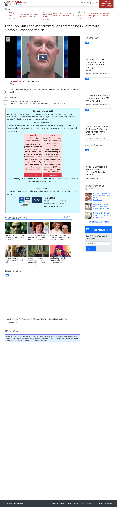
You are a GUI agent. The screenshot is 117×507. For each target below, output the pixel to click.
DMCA (99, 503)
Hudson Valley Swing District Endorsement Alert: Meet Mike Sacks (101, 206)
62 (86, 43)
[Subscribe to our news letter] (94, 2)
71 (86, 110)
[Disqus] (42, 416)
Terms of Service (16, 341)
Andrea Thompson (92, 74)
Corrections (108, 503)
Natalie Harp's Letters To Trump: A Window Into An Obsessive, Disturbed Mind (97, 130)
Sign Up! (90, 248)
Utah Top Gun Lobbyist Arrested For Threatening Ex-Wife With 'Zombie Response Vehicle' (52, 28)
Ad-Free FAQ (34, 181)
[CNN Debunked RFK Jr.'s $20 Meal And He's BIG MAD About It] (98, 85)
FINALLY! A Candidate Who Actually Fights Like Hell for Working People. (102, 215)
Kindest (24, 204)
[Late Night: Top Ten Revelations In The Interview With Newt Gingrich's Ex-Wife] (42, 295)
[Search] (97, 2)
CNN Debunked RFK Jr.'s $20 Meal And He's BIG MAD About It (98, 98)
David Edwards (19, 81)
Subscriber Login (106, 6)
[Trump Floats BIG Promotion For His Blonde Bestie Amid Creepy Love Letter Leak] (98, 49)
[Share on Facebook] (5, 92)
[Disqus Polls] (42, 367)
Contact (69, 503)
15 (86, 150)
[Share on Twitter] (5, 97)
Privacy (92, 503)
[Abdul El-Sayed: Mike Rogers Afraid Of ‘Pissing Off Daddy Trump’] (98, 156)
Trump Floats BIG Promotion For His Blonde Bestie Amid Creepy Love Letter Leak (96, 64)
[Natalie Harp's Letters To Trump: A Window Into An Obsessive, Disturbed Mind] (98, 116)
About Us (61, 503)
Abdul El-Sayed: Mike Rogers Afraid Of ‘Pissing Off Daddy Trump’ (96, 170)
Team (53, 503)
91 (86, 79)
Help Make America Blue (98, 222)
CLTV (25, 3)
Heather (88, 178)
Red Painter (89, 138)
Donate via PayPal (37, 200)
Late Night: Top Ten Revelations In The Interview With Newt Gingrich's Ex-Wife (36, 319)
